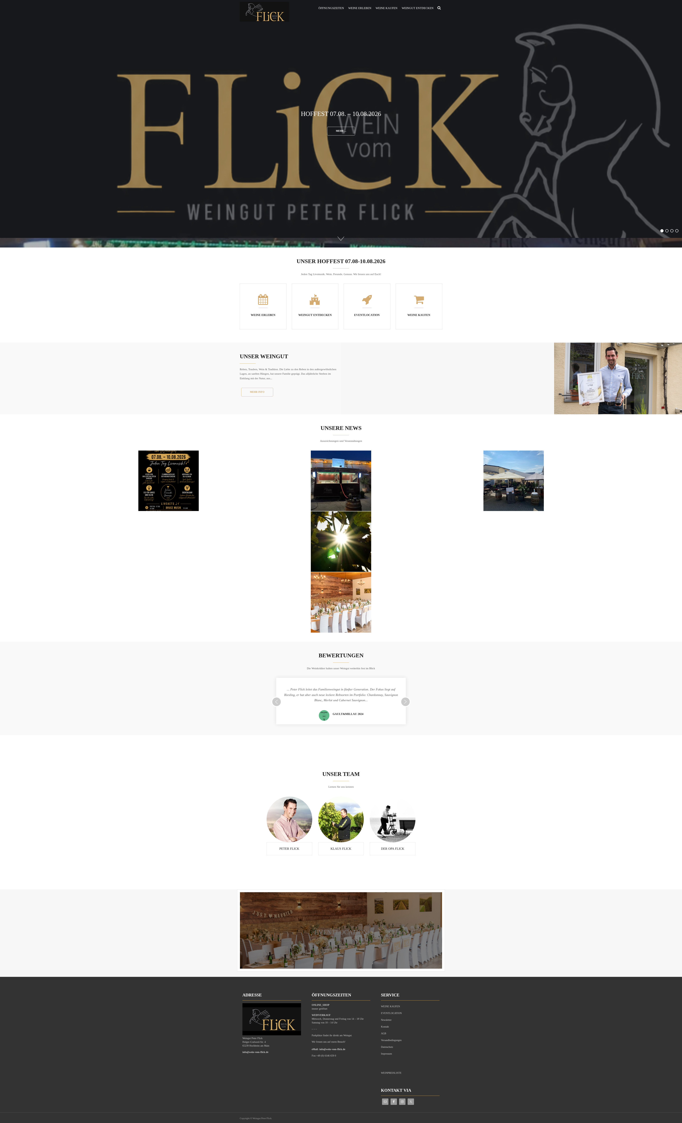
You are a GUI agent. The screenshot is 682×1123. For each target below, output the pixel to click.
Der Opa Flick (392, 848)
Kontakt (385, 1026)
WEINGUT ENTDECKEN (418, 8)
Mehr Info (257, 392)
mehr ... (341, 140)
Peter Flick (289, 848)
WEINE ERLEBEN (359, 8)
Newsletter (386, 1020)
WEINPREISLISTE (391, 1073)
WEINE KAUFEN (386, 8)
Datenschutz (387, 1047)
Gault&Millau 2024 (348, 713)
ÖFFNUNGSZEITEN (331, 8)
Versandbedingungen (391, 1040)
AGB (383, 1033)
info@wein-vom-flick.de (255, 1052)
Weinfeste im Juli (341, 113)
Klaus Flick (341, 848)
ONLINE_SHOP (320, 1005)
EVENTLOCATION (341, 932)
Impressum (386, 1053)
